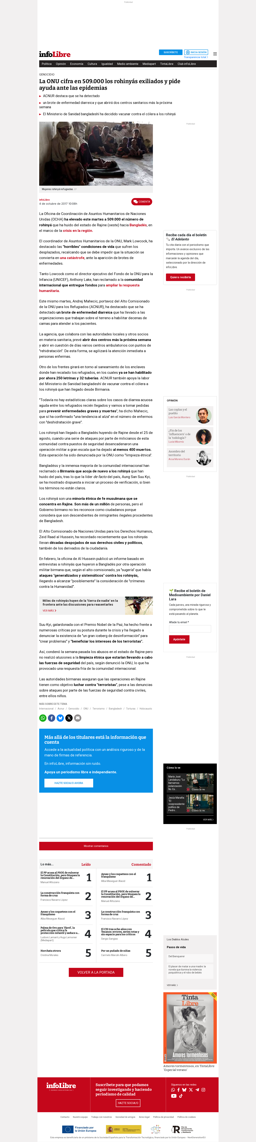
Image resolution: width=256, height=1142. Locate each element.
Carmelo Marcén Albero (114, 955)
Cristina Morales (49, 955)
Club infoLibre (187, 64)
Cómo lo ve (173, 767)
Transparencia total (195, 57)
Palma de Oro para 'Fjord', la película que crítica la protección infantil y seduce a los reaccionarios (59, 931)
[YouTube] (174, 1096)
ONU (85, 708)
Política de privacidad (163, 1117)
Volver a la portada (96, 972)
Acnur (61, 708)
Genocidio (73, 708)
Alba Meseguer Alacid (53, 918)
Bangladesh (115, 708)
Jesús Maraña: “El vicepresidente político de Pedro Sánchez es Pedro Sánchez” (176, 804)
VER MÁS (207, 819)
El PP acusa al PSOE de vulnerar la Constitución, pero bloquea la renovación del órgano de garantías (60, 876)
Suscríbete (171, 52)
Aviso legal (144, 1117)
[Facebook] (178, 1090)
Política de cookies (186, 1117)
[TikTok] (181, 1096)
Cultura (92, 64)
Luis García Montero (179, 417)
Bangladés (138, 225)
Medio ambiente (127, 64)
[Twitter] (191, 1090)
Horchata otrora (51, 950)
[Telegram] (197, 1090)
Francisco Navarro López (54, 899)
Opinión (61, 64)
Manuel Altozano (50, 882)
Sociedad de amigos (125, 1117)
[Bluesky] (184, 1090)
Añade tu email (179, 622)
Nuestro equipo (80, 1117)
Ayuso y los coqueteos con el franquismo (58, 913)
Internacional (46, 708)
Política (47, 64)
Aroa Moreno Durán (179, 459)
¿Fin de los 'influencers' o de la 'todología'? (180, 434)
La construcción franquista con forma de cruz (60, 894)
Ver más (171, 985)
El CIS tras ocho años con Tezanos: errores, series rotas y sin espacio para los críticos (120, 932)
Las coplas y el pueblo (178, 411)
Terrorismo (98, 708)
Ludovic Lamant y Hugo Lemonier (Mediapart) (59, 939)
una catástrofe (71, 258)
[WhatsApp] (173, 1090)
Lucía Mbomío (176, 441)
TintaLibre (166, 64)
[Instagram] (203, 1090)
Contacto (64, 1117)
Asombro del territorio (177, 453)
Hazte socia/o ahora (69, 783)
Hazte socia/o (128, 1103)
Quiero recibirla (180, 277)
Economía (76, 64)
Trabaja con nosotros (101, 1117)
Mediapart (149, 64)
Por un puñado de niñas (115, 950)
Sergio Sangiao (109, 938)
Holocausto (146, 708)
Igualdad (107, 64)
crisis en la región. (78, 231)
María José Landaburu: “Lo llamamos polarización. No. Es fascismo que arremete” (176, 783)
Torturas (130, 708)
